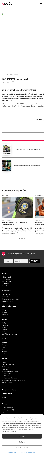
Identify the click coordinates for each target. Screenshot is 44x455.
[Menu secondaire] (41, 3)
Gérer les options (22, 448)
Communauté (39, 195)
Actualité (5, 195)
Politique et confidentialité (28, 452)
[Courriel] (13, 82)
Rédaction (7, 82)
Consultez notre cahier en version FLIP (26, 166)
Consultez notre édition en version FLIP (26, 149)
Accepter (22, 436)
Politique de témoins (13, 452)
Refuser (22, 442)
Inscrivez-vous (34, 261)
